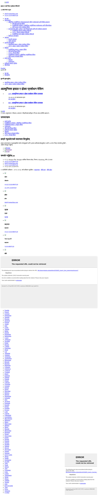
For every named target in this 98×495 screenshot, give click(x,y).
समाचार (7, 37)
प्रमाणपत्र (11, 61)
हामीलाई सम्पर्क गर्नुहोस (11, 63)
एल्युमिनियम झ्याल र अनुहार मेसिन (17, 49)
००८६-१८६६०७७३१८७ (11, 161)
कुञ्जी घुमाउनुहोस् (9, 42)
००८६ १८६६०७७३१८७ (11, 165)
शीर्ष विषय (7, 65)
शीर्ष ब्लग (43, 170)
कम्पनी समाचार (12, 39)
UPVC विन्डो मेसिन (13, 53)
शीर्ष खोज (49, 170)
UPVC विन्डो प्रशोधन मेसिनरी (20, 32)
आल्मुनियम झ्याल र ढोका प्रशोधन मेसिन (19, 44)
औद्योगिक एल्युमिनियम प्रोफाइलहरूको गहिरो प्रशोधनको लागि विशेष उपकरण (29, 22)
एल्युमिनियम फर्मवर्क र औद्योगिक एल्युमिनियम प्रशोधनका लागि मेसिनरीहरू (31, 25)
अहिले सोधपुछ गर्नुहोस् (7, 145)
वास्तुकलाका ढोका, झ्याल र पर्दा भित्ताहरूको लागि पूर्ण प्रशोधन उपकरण (27, 29)
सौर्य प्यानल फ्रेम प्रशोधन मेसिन (21, 27)
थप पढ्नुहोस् (11, 99)
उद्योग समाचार (12, 41)
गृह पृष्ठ (7, 18)
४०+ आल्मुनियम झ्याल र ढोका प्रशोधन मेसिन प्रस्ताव (25, 103)
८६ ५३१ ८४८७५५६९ (11, 187)
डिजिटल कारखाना (13, 36)
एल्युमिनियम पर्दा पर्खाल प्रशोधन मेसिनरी (23, 34)
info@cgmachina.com (11, 163)
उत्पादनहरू (8, 20)
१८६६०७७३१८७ (9, 246)
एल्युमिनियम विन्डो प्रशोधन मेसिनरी (21, 30)
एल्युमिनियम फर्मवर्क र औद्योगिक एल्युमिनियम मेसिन (21, 54)
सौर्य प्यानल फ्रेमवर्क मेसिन (15, 56)
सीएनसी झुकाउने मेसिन (18, 24)
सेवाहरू (10, 60)
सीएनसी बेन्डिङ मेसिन (14, 51)
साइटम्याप (37, 170)
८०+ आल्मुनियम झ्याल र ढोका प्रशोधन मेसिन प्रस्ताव (25, 94)
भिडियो (6, 48)
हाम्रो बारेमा (8, 58)
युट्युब (6, 217)
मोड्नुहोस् (7, 75)
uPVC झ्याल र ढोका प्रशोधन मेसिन (18, 46)
